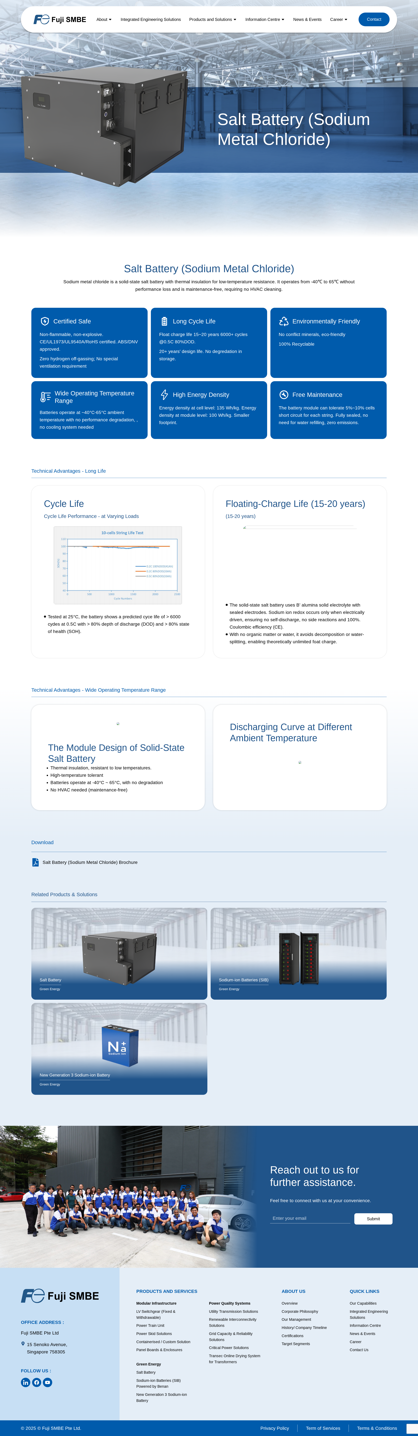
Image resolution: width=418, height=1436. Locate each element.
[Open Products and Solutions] (235, 19)
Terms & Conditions (377, 1428)
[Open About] (110, 19)
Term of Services (323, 1428)
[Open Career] (346, 19)
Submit (373, 1219)
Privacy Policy (274, 1428)
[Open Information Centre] (283, 19)
